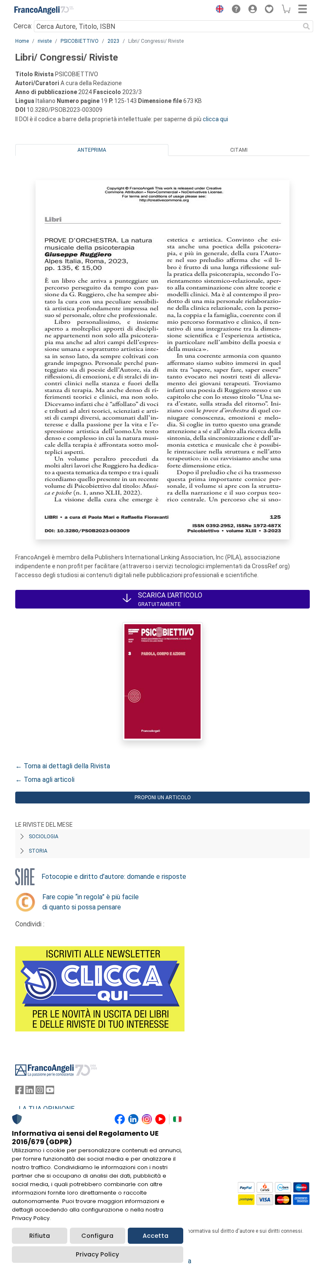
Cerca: (23, 26)
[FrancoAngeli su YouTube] (50, 1092)
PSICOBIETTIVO (80, 41)
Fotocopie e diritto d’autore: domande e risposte (113, 877)
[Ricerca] (306, 26)
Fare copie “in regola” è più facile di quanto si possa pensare (90, 902)
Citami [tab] (239, 150)
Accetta (155, 1235)
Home (22, 41)
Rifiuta (39, 1235)
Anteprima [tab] (91, 150)
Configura (97, 1235)
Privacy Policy (97, 1254)
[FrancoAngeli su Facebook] (19, 1092)
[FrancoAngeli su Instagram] (40, 1092)
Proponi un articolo (163, 797)
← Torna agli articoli (44, 779)
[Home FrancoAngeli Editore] (44, 10)
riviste (45, 41)
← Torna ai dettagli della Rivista (62, 766)
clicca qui (215, 119)
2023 (113, 41)
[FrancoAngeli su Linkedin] (29, 1092)
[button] (217, 10)
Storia (38, 851)
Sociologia (43, 836)
